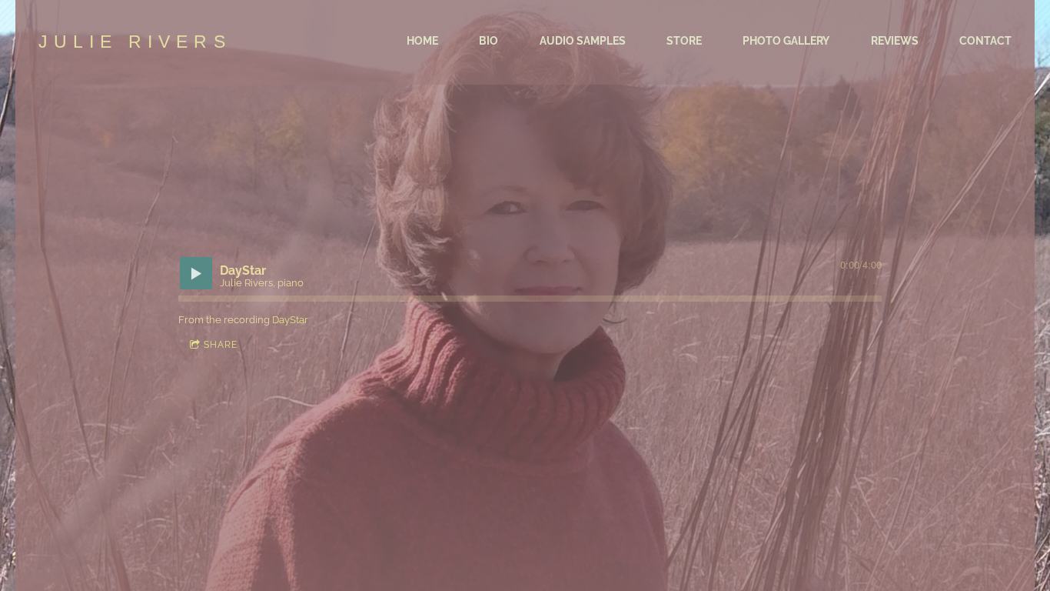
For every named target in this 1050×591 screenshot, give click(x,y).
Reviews (895, 41)
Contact (985, 41)
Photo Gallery (786, 41)
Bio (488, 41)
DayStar (290, 320)
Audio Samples (583, 41)
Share (221, 344)
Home (422, 41)
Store (684, 41)
